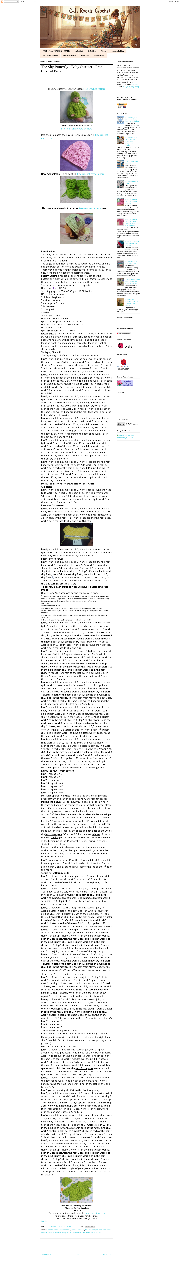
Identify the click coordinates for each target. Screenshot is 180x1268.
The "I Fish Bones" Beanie (132, 162)
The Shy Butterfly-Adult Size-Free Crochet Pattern (132, 281)
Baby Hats (92, 51)
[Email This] (86, 1227)
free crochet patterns (93, 1230)
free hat (58, 1232)
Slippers (103, 51)
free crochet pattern (90, 208)
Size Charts (85, 55)
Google (44, 1221)
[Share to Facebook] (92, 1227)
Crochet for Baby (77, 1230)
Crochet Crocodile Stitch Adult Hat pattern (132, 243)
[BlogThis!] (88, 1227)
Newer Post (46, 1254)
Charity (50, 1230)
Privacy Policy (99, 55)
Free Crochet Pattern (94, 88)
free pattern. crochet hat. (71, 1232)
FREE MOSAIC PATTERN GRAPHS (56, 51)
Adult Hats (79, 51)
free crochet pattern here (90, 173)
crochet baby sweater (61, 1230)
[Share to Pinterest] (94, 1227)
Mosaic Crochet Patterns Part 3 (131, 262)
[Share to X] (90, 1227)
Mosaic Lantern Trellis (131, 182)
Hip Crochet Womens (50, 55)
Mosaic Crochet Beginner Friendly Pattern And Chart (132, 119)
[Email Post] (81, 1226)
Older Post (107, 1254)
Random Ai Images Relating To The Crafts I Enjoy (131, 302)
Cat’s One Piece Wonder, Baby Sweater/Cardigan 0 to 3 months (132, 222)
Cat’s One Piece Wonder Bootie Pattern (131, 201)
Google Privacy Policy (131, 86)
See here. (135, 84)
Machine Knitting (118, 51)
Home (77, 1254)
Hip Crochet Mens (69, 55)
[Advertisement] (65, 81)
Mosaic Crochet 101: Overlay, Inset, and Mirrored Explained (131, 141)
